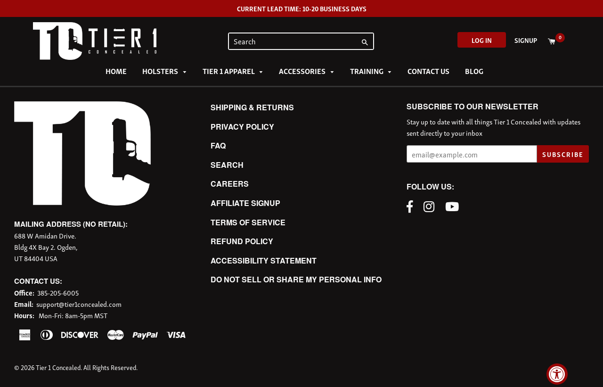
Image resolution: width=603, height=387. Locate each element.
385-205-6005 (58, 292)
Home (116, 71)
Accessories (303, 71)
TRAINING (367, 71)
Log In (482, 39)
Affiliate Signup (245, 203)
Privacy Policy (242, 126)
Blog (474, 71)
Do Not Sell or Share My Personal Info (296, 279)
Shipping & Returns (252, 107)
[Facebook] (412, 205)
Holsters (160, 71)
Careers (230, 183)
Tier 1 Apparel (229, 71)
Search (227, 164)
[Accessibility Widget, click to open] (557, 374)
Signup (525, 39)
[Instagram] (431, 205)
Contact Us (428, 71)
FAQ (218, 145)
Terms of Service (248, 222)
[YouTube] (454, 205)
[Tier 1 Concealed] (82, 202)
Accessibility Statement (264, 260)
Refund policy (242, 241)
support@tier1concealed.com (79, 303)
